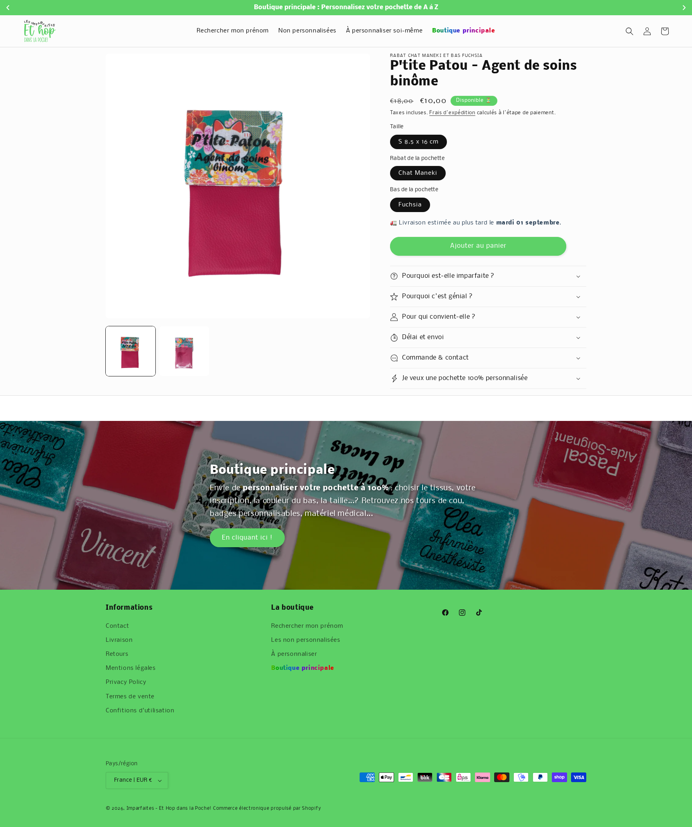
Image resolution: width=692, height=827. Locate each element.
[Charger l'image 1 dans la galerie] (130, 351)
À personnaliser (294, 654)
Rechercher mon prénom (307, 626)
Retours (117, 654)
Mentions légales (131, 668)
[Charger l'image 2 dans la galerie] (184, 351)
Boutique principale (302, 668)
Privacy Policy (126, 682)
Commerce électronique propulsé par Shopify (267, 808)
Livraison (119, 640)
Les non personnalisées (305, 640)
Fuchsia (410, 205)
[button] (629, 31)
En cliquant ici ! (247, 537)
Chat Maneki (417, 173)
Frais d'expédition (452, 112)
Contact (117, 626)
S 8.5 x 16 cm (418, 142)
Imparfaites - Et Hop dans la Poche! (169, 808)
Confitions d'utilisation (140, 711)
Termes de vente (130, 697)
